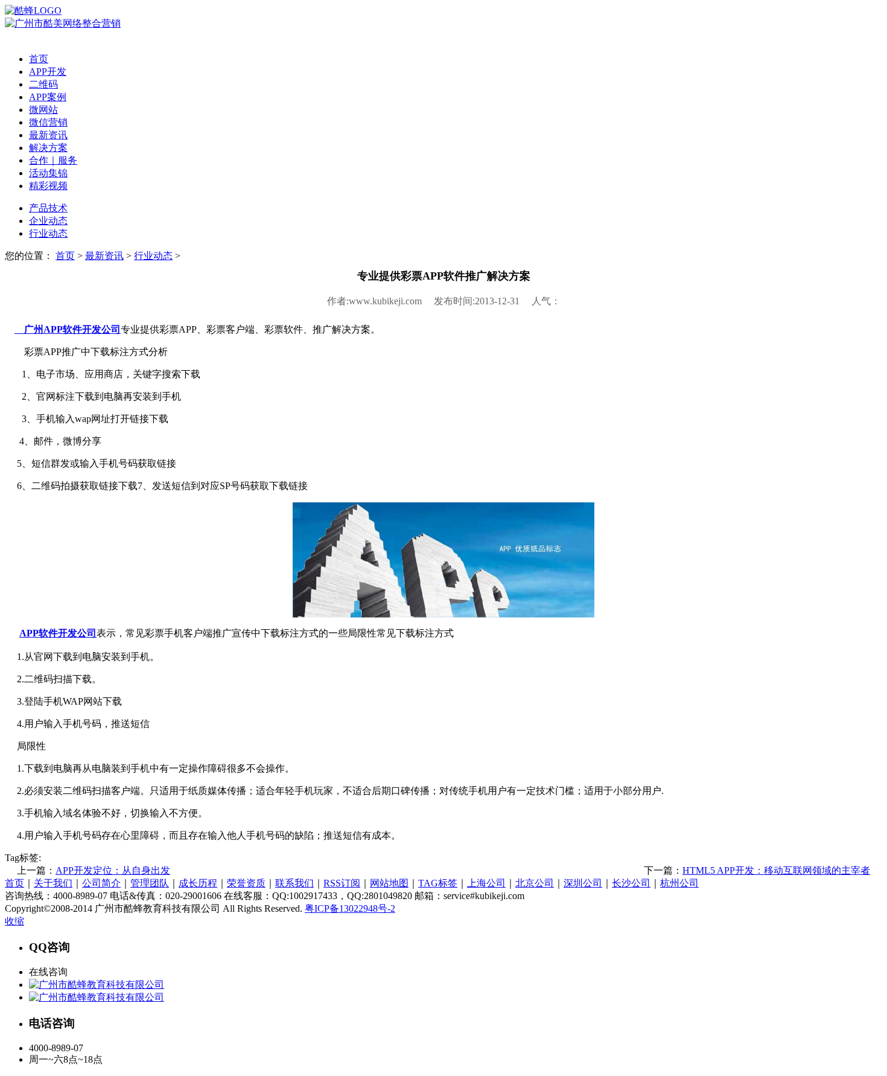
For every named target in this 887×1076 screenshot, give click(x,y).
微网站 (43, 109)
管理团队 (149, 883)
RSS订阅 (341, 883)
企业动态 (48, 221)
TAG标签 (437, 883)
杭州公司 (679, 883)
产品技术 (48, 208)
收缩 (14, 921)
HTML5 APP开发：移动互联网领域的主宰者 (776, 870)
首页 (38, 59)
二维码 (43, 84)
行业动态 (48, 233)
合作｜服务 (53, 160)
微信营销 (48, 122)
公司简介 (101, 883)
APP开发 (47, 71)
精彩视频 (48, 186)
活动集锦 (48, 173)
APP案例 (47, 97)
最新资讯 (48, 135)
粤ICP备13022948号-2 (350, 908)
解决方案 (48, 148)
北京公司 (534, 883)
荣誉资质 (246, 883)
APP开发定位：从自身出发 (113, 870)
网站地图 (389, 883)
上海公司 (486, 883)
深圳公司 (583, 883)
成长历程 (198, 883)
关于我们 (53, 883)
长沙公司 (631, 883)
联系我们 (294, 883)
